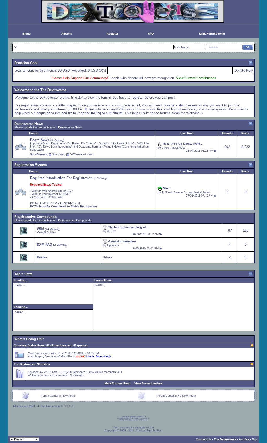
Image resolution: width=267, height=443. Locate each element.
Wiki (40, 229)
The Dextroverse (225, 439)
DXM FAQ (44, 244)
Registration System (30, 165)
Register (112, 33)
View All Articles (46, 232)
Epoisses (113, 245)
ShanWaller (77, 375)
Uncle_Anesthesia (173, 147)
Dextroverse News (28, 124)
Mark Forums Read (212, 33)
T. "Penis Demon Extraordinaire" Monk (186, 192)
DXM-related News (82, 154)
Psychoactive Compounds (35, 217)
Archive (244, 439)
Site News (58, 154)
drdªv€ (111, 231)
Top (254, 439)
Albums (66, 33)
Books (42, 257)
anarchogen (35, 356)
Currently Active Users (29, 345)
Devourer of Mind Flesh (59, 356)
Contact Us (203, 439)
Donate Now (243, 70)
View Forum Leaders (148, 383)
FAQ (151, 33)
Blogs (26, 33)
